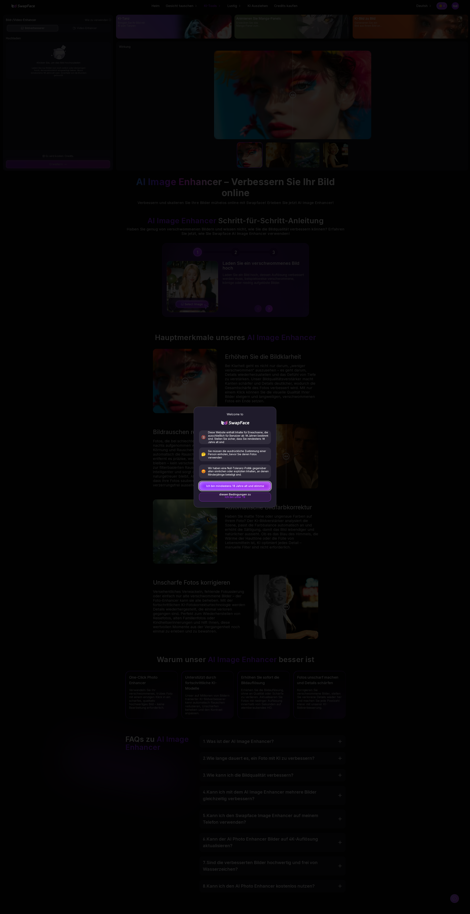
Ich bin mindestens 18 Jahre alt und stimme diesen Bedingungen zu (235, 487)
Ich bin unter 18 (235, 497)
